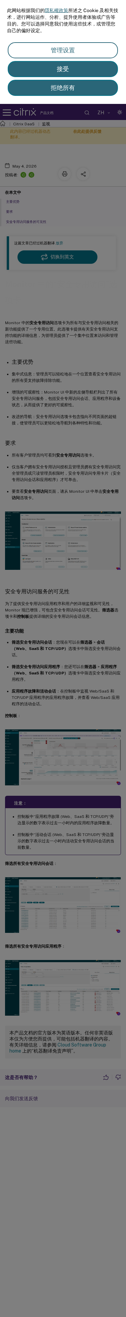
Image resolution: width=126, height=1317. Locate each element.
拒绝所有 (63, 87)
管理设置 (63, 50)
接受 (63, 68)
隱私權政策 (56, 10)
